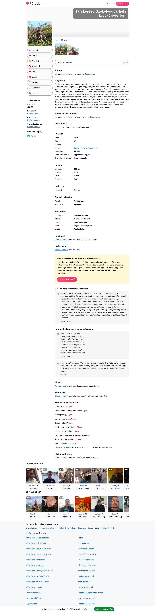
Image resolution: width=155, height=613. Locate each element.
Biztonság (82, 528)
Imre (114, 514)
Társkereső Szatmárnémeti (37, 576)
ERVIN (48, 486)
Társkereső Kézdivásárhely (37, 582)
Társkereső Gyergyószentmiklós (39, 571)
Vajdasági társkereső (86, 571)
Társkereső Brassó (34, 587)
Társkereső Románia (86, 604)
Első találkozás (84, 543)
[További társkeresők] (125, 478)
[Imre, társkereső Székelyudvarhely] (115, 504)
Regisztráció (122, 4)
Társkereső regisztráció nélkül (90, 593)
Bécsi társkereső (85, 582)
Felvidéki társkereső (86, 560)
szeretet (124, 89)
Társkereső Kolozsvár (35, 565)
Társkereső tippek (107, 528)
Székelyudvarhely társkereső (85, 148)
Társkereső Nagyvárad (35, 560)
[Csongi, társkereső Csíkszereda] (83, 504)
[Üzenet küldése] (126, 62)
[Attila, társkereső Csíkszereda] (99, 475)
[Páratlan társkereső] (34, 3)
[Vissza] (29, 478)
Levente (32, 486)
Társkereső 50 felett (86, 549)
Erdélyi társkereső (33, 593)
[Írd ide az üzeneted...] (89, 62)
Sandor (98, 514)
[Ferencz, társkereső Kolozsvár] (66, 475)
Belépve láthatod (33, 114)
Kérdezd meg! (90, 74)
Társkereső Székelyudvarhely (38, 549)
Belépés (110, 4)
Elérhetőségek (31, 528)
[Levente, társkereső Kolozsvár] (34, 475)
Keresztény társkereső (87, 554)
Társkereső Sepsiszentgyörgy (38, 554)
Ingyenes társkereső (86, 598)
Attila (98, 486)
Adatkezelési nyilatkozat (67, 528)
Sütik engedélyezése (104, 609)
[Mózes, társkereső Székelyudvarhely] (83, 475)
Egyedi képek (31, 604)
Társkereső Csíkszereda (36, 543)
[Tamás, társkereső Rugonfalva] (66, 504)
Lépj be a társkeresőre (63, 447)
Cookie (90, 528)
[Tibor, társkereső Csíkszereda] (50, 504)
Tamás (65, 514)
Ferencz (65, 486)
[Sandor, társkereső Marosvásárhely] (99, 504)
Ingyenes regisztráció (67, 279)
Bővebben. (88, 609)
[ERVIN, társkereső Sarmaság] (50, 475)
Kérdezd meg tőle (61, 239)
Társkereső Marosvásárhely (37, 538)
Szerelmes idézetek (34, 598)
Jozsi (114, 486)
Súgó (97, 528)
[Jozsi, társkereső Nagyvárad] (115, 475)
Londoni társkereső (86, 576)
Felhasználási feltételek (47, 528)
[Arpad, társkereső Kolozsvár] (34, 504)
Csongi (81, 514)
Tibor (49, 514)
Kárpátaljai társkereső (87, 565)
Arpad (32, 514)
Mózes (81, 486)
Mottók (80, 538)
